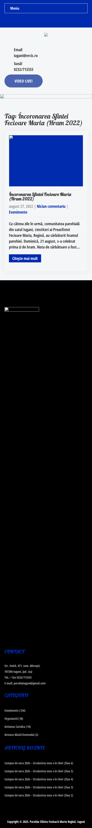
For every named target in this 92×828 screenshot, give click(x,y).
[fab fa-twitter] (46, 20)
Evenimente (18, 212)
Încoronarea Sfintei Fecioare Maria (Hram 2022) (40, 196)
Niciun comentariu (51, 206)
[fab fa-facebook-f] (37, 20)
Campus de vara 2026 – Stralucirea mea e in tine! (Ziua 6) (38, 763)
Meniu (14, 8)
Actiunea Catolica (14, 726)
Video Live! (24, 81)
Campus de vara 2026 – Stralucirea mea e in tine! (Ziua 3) (38, 787)
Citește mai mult (25, 258)
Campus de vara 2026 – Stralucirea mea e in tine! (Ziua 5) (38, 771)
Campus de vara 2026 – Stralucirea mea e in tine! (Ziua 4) (38, 779)
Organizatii (11, 718)
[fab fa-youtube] (55, 20)
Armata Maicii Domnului (19, 734)
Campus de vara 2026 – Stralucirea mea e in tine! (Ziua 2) (38, 795)
